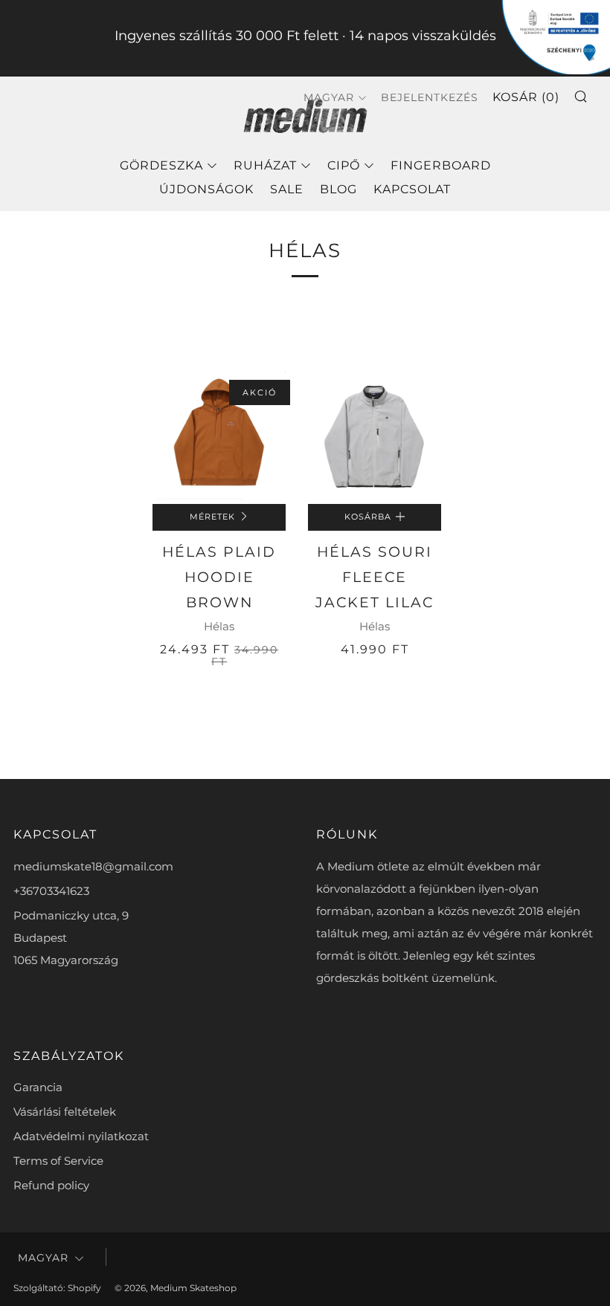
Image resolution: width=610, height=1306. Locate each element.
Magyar (43, 1257)
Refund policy (51, 1185)
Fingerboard (441, 165)
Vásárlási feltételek (64, 1112)
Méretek (212, 517)
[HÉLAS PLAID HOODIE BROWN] (219, 437)
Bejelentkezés (429, 97)
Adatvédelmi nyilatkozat (81, 1136)
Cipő (343, 165)
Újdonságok (206, 189)
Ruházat (265, 165)
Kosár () (525, 97)
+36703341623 (51, 891)
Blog (338, 189)
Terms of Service (58, 1161)
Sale (287, 189)
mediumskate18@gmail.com (93, 866)
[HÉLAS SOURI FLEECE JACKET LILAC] (374, 437)
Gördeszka (161, 165)
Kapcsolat (412, 189)
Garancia (37, 1087)
